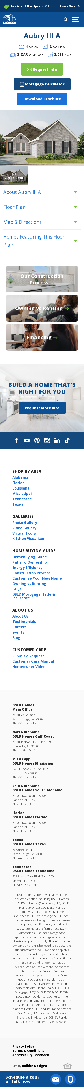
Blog (16, 637)
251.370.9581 (26, 804)
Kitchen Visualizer (28, 538)
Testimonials (24, 621)
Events (18, 632)
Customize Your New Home (37, 578)
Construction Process (31, 572)
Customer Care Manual (33, 661)
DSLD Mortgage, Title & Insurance (33, 596)
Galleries (23, 516)
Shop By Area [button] (26, 471)
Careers (19, 626)
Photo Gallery (24, 522)
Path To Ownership (29, 562)
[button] (79, 6)
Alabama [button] (20, 477)
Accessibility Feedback (30, 1055)
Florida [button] (18, 482)
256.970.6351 (26, 750)
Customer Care (29, 649)
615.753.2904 (26, 885)
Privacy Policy (23, 1046)
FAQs (16, 589)
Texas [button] (17, 504)
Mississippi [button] (22, 493)
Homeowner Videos (29, 666)
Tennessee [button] (22, 498)
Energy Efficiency (27, 567)
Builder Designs (34, 1066)
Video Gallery (24, 527)
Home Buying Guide (34, 550)
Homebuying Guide (29, 556)
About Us (22, 610)
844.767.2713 (26, 723)
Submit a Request (28, 655)
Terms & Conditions (28, 1050)
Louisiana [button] (21, 488)
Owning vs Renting (29, 583)
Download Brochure (42, 98)
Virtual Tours (24, 533)
